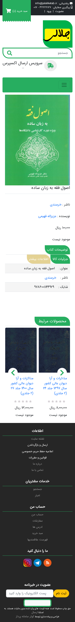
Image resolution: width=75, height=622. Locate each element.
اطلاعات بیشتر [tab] (38, 259)
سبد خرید (37, 533)
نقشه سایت (37, 439)
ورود (49, 11)
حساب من (37, 514)
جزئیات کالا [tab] (60, 259)
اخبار (37, 495)
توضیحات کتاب (57, 249)
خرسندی (55, 204)
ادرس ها (37, 527)
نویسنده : (64, 216)
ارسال (34, 612)
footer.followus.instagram (27, 563)
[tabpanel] (37, 278)
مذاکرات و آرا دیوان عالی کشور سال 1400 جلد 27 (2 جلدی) (22, 386)
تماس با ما (37, 470)
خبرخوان (47, 563)
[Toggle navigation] (64, 85)
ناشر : (66, 204)
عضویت (59, 11)
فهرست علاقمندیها (38, 539)
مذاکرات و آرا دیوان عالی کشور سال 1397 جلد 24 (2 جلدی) (55, 386)
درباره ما (37, 464)
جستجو (37, 489)
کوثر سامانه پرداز (25, 616)
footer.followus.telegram (37, 563)
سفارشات (37, 521)
